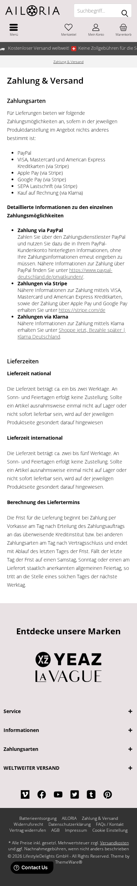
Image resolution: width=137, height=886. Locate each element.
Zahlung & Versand (100, 818)
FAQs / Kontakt (110, 824)
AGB (55, 830)
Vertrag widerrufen (27, 830)
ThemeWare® (68, 862)
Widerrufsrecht (28, 824)
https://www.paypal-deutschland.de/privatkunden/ (65, 273)
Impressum (76, 830)
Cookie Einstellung (110, 830)
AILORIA (69, 818)
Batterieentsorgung (38, 818)
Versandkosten (114, 843)
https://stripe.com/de (82, 310)
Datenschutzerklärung (69, 824)
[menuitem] (13, 30)
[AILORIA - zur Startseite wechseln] (34, 11)
